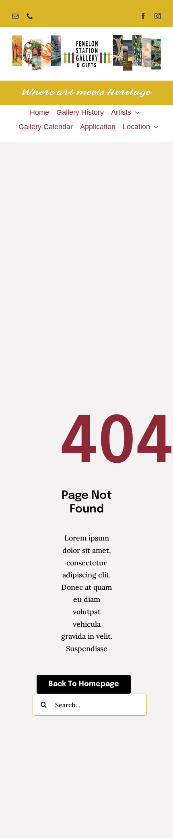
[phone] (30, 16)
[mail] (15, 16)
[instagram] (157, 16)
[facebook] (143, 16)
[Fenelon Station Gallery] (86, 38)
